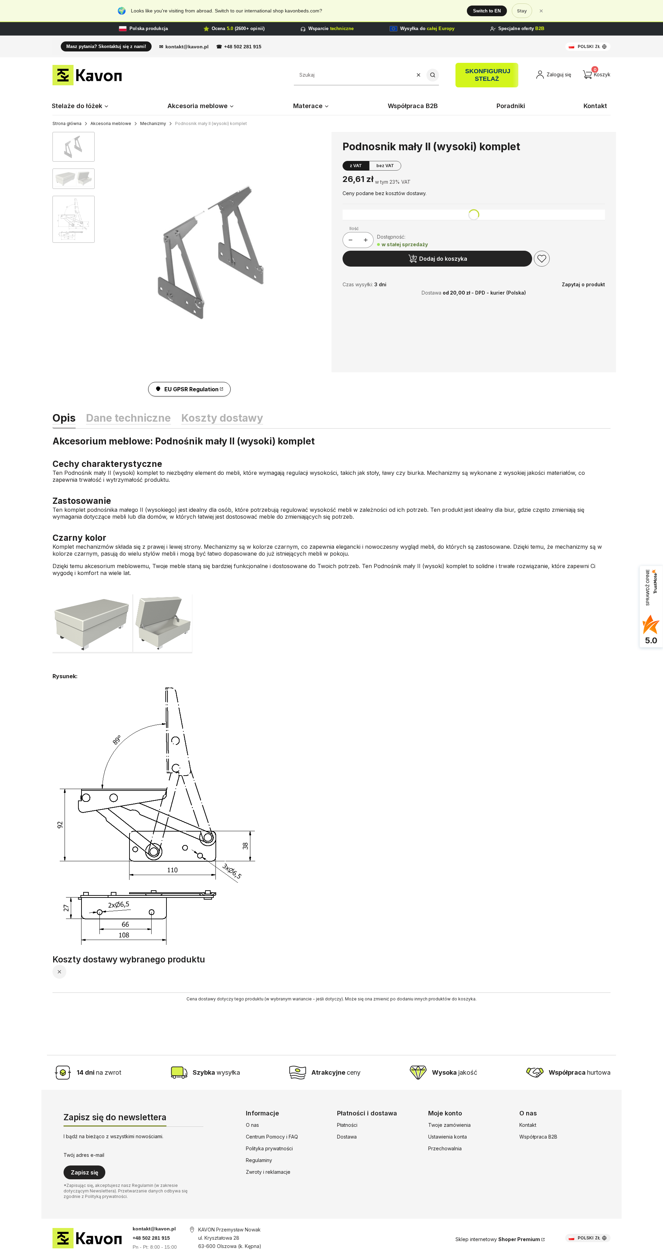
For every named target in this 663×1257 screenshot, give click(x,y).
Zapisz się (84, 1172)
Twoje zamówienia (449, 1125)
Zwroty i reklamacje (268, 1172)
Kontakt (527, 1125)
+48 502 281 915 (242, 46)
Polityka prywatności (269, 1148)
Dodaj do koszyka (443, 258)
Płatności (347, 1125)
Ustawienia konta (447, 1137)
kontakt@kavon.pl (187, 46)
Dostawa (347, 1137)
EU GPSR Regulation (191, 389)
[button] (432, 75)
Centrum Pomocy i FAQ (272, 1137)
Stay (522, 10)
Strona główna (66, 123)
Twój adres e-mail (84, 1155)
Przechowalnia (445, 1148)
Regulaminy (259, 1160)
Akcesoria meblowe (110, 123)
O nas (252, 1125)
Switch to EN (487, 10)
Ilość (354, 228)
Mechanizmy (153, 123)
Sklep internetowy (497, 1239)
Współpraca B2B (538, 1137)
